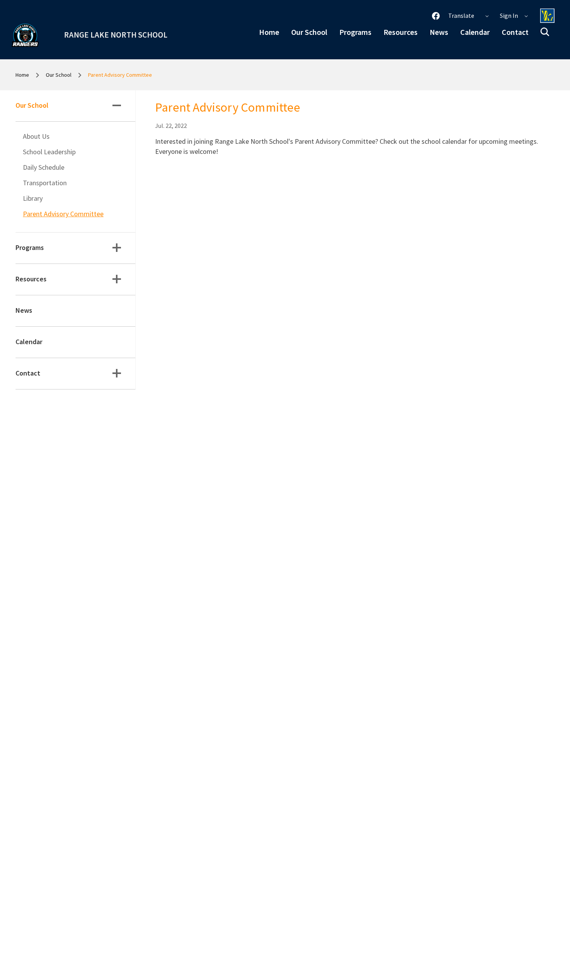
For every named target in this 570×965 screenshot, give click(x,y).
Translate (461, 15)
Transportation (45, 182)
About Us (36, 136)
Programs (355, 32)
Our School (309, 32)
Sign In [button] (509, 15)
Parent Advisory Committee (63, 213)
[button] (545, 32)
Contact (515, 32)
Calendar (475, 32)
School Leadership (49, 151)
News (439, 32)
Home (269, 32)
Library (33, 198)
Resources (400, 32)
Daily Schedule (43, 167)
